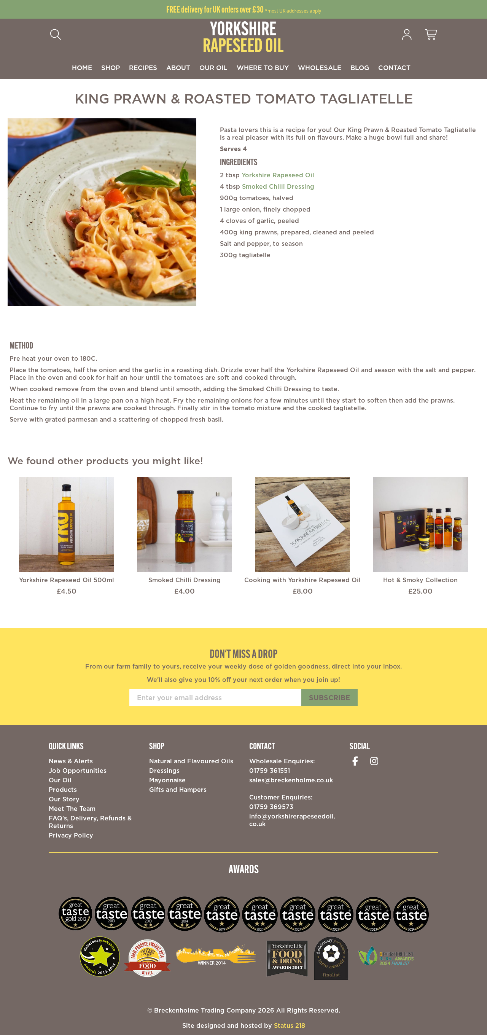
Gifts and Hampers (178, 789)
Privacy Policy (71, 835)
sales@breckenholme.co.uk (291, 780)
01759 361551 (269, 770)
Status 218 (289, 1025)
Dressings (164, 770)
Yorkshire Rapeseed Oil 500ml (66, 580)
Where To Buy (263, 68)
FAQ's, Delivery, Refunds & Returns (90, 822)
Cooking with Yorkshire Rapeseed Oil (302, 580)
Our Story (64, 799)
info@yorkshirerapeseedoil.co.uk (292, 820)
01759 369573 (271, 807)
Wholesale (319, 68)
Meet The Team (72, 808)
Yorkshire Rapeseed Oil (278, 175)
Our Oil (213, 68)
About (178, 68)
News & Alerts (71, 761)
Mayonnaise (167, 780)
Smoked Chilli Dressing (278, 186)
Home (82, 68)
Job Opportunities (78, 770)
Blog (359, 68)
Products (63, 789)
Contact (394, 68)
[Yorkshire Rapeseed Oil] (243, 36)
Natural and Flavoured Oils (191, 761)
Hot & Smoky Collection (420, 580)
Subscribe (329, 697)
